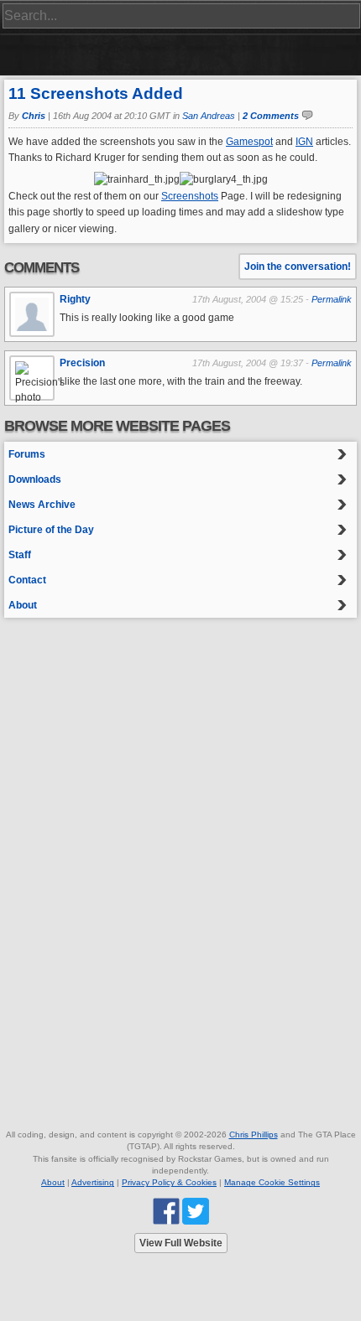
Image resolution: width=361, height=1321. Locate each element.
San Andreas (208, 116)
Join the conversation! (297, 266)
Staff (19, 555)
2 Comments (271, 116)
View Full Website (180, 1243)
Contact (27, 580)
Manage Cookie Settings (272, 1182)
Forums (26, 454)
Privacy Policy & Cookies (169, 1182)
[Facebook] (166, 1210)
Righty (75, 299)
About (22, 605)
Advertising (92, 1182)
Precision (82, 363)
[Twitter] (195, 1210)
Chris (33, 116)
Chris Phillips (253, 1134)
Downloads (34, 479)
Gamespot (249, 142)
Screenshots (189, 196)
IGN (304, 142)
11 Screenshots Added (95, 93)
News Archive (42, 504)
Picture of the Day (51, 530)
